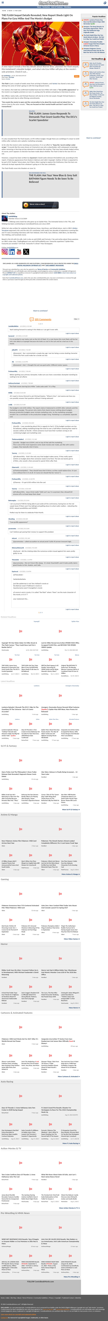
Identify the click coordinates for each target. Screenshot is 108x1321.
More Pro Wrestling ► (72, 1277)
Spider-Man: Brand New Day (54, 719)
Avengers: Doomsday (72, 686)
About (19, 1298)
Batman (77, 655)
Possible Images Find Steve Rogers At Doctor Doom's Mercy (94, 44)
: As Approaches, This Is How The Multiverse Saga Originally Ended (94, 29)
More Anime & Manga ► (71, 874)
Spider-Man (75, 621)
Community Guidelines (58, 269)
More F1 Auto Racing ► (71, 1143)
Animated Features (74, 719)
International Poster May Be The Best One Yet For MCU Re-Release (94, 50)
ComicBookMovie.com (16, 278)
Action (37, 719)
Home (4, 11)
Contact (71, 1298)
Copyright (58, 1298)
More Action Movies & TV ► (69, 1208)
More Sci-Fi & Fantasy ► (71, 810)
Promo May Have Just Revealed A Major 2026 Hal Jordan (94, 22)
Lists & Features (57, 7)
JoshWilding (6, 75)
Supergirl (36, 621)
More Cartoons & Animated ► (69, 1077)
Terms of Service (43, 269)
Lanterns (36, 686)
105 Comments (43, 319)
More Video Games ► (72, 939)
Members (67, 7)
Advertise (78, 1298)
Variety (8, 79)
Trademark (65, 1298)
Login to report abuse (72, 333)
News (39, 7)
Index (7, 1298)
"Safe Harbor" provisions (54, 265)
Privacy (51, 1298)
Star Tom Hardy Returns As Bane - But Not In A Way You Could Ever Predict (94, 37)
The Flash (11, 77)
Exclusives (46, 7)
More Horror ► (74, 1008)
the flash (18, 11)
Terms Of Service (27, 1298)
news (10, 11)
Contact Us (4, 1318)
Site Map (13, 1298)
